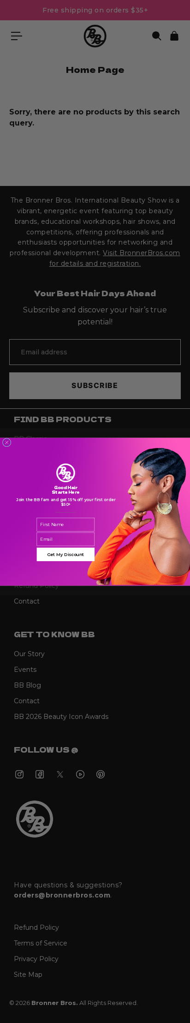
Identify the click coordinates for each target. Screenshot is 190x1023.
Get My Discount (65, 553)
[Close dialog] (6, 442)
